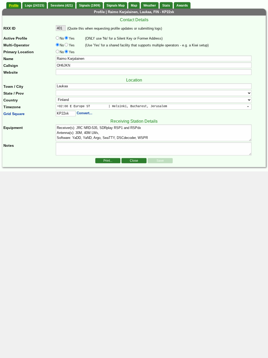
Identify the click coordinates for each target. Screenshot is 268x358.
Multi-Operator (16, 45)
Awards (182, 5)
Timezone (12, 107)
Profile (14, 5)
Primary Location (18, 52)
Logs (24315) (34, 5)
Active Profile (15, 38)
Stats (166, 5)
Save (160, 160)
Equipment (13, 128)
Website (10, 72)
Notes (8, 145)
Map (134, 5)
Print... (107, 160)
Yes (71, 38)
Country (10, 100)
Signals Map (116, 5)
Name (8, 59)
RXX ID (9, 28)
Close (134, 160)
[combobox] (154, 107)
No (62, 38)
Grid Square (14, 114)
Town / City (13, 86)
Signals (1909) (89, 5)
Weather (149, 5)
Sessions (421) (62, 5)
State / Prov (13, 93)
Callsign (10, 65)
